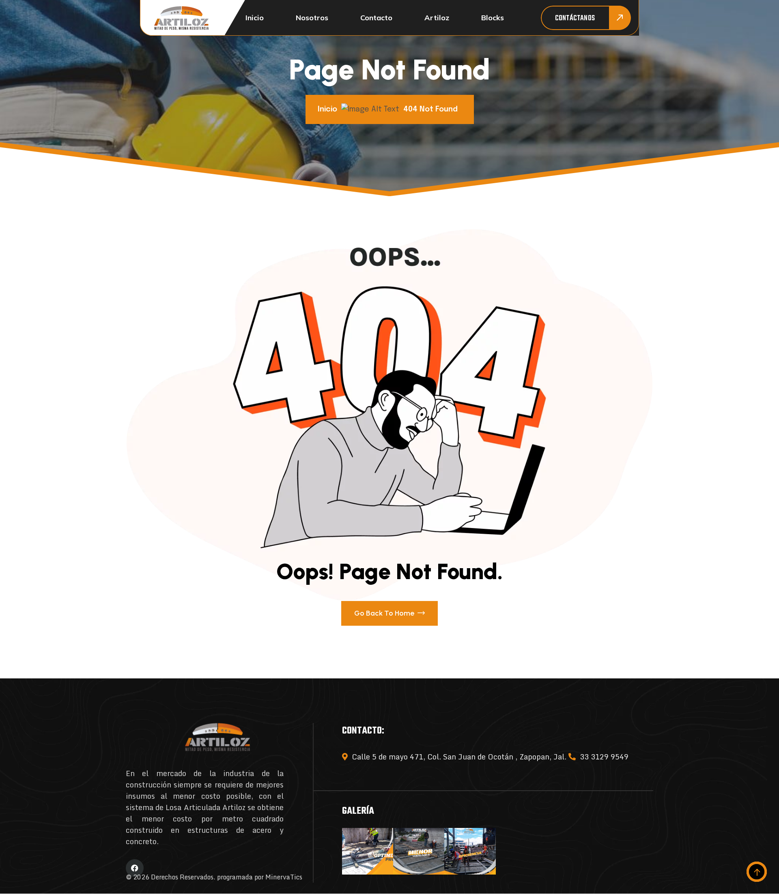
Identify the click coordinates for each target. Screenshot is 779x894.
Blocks (492, 17)
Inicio (254, 17)
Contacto (376, 17)
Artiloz (436, 17)
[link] (367, 851)
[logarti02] (181, 18)
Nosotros (312, 17)
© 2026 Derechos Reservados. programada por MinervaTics (214, 877)
